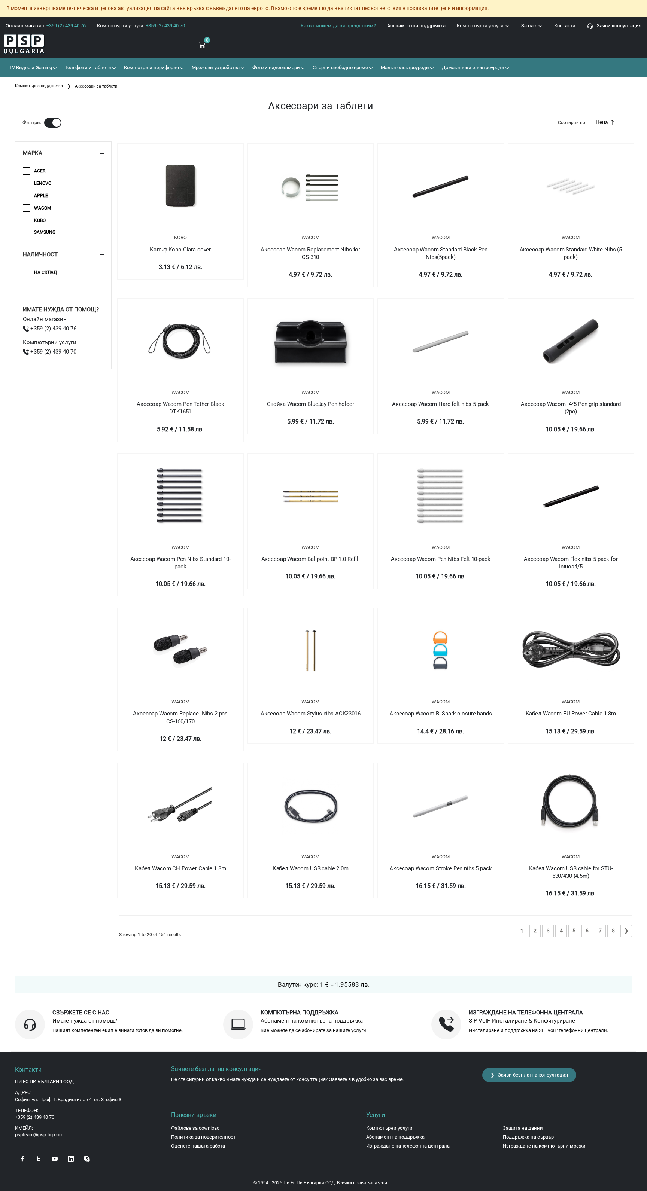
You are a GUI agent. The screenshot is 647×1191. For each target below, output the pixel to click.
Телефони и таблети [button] (87, 67)
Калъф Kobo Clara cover (180, 249)
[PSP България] (54, 44)
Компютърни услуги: (141, 25)
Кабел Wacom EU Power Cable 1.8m (571, 713)
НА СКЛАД (45, 272)
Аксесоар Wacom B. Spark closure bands (440, 713)
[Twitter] (38, 1158)
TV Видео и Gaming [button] (30, 67)
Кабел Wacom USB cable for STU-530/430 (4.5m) (571, 872)
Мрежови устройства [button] (215, 67)
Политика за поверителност (203, 1137)
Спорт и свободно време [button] (340, 67)
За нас (529, 25)
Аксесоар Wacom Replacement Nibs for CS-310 (310, 253)
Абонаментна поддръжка (416, 25)
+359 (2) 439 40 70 (52, 351)
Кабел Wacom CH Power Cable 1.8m (180, 868)
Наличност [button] (40, 254)
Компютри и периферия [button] (151, 67)
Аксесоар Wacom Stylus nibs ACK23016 (311, 713)
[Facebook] (22, 1158)
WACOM (310, 237)
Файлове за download (195, 1128)
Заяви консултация (617, 25)
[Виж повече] (180, 187)
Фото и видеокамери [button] (275, 67)
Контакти (564, 25)
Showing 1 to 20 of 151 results (150, 934)
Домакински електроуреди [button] (472, 67)
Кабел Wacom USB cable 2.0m (311, 868)
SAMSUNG (44, 232)
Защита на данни (523, 1128)
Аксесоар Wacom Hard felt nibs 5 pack (440, 404)
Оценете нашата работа (198, 1146)
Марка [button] (32, 153)
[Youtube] (54, 1158)
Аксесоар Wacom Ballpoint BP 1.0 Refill (310, 559)
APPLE (41, 195)
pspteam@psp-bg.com (39, 1134)
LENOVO (42, 183)
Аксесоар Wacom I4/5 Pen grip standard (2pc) (570, 408)
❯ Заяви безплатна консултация (529, 1075)
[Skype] (87, 1158)
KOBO (180, 237)
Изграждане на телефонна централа (408, 1146)
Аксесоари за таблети (96, 86)
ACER (39, 171)
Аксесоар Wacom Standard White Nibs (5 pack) (571, 253)
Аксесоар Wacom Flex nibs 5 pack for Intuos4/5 (571, 563)
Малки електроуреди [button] (404, 67)
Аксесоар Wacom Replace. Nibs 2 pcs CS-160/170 (180, 717)
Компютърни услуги (480, 25)
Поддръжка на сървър (528, 1137)
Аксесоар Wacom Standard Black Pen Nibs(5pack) (440, 253)
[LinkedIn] (71, 1158)
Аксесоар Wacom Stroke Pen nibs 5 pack (440, 868)
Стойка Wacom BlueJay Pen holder (310, 404)
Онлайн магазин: (46, 25)
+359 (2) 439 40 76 (52, 328)
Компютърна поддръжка (39, 85)
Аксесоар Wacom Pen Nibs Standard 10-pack (180, 563)
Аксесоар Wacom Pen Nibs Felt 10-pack (440, 559)
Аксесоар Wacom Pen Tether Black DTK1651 (180, 408)
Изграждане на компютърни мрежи (544, 1146)
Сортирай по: (572, 122)
